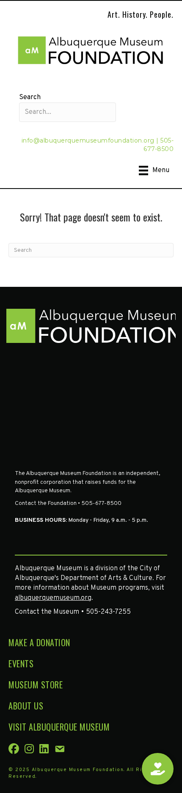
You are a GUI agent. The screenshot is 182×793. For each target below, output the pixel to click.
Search (30, 97)
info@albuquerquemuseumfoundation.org (88, 140)
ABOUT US (25, 705)
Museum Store (35, 684)
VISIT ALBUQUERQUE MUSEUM (59, 726)
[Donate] (158, 769)
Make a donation (39, 642)
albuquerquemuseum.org (53, 598)
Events (20, 663)
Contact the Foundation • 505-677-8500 (68, 503)
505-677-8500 (158, 145)
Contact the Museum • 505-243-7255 (73, 612)
